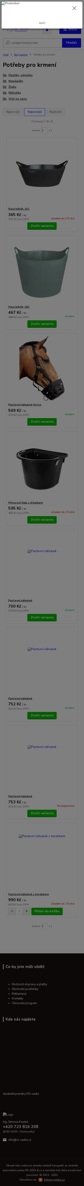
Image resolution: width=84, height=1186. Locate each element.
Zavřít (42, 22)
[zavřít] (74, 8)
